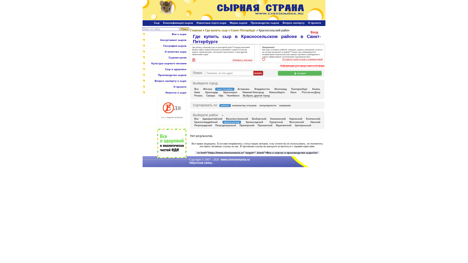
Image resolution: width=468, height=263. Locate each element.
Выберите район (205, 115)
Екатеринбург (299, 89)
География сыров (174, 45)
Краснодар (211, 92)
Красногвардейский (206, 122)
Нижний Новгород (253, 92)
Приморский (246, 125)
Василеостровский (237, 118)
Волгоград (281, 89)
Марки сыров (238, 22)
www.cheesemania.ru (235, 159)
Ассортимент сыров (173, 40)
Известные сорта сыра (211, 22)
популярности (267, 105)
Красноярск (230, 92)
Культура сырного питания (168, 63)
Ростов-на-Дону (311, 92)
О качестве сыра (175, 51)
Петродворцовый (225, 125)
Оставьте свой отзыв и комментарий (302, 59)
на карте (301, 73)
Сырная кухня (177, 57)
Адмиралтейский (212, 118)
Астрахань (243, 89)
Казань (316, 89)
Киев (197, 92)
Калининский (278, 118)
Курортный (276, 122)
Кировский (295, 118)
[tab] (205, 115)
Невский (315, 122)
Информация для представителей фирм (302, 65)
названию (285, 105)
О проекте (314, 22)
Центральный (303, 125)
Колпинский (313, 118)
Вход (314, 32)
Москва (207, 89)
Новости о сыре (175, 92)
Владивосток (262, 89)
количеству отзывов (244, 105)
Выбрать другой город (256, 95)
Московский (296, 122)
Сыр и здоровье (175, 69)
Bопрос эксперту (294, 22)
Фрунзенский (283, 125)
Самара (210, 95)
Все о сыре (179, 34)
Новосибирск (277, 92)
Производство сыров (265, 22)
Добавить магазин (242, 60)
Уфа (220, 95)
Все (196, 89)
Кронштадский (254, 122)
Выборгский (259, 118)
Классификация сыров (178, 22)
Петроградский (203, 125)
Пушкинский (265, 125)
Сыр (157, 22)
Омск (293, 92)
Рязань (198, 95)
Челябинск (233, 95)
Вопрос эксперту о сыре (170, 80)
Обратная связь (200, 162)
